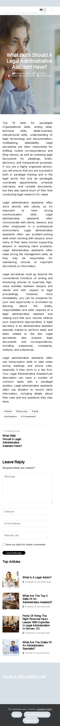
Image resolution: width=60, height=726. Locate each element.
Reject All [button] (31, 720)
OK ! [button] (17, 714)
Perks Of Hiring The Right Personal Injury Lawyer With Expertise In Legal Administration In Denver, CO (36, 622)
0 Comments (46, 76)
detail (9, 411)
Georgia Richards (22, 73)
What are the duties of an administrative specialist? (37, 645)
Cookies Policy (44, 709)
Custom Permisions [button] (37, 714)
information (11, 416)
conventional (29, 416)
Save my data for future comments (26, 544)
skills (36, 411)
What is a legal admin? (36, 577)
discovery (22, 411)
